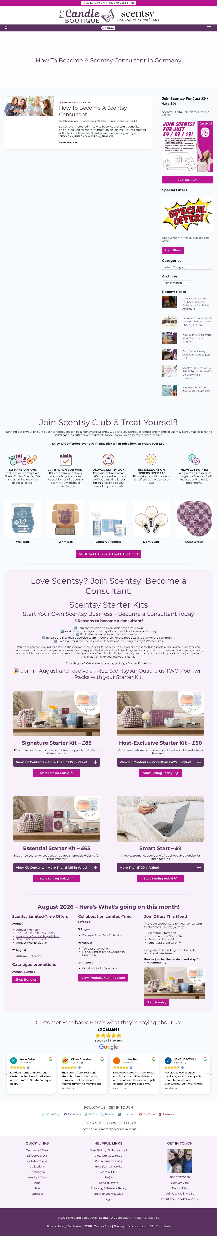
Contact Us (180, 1188)
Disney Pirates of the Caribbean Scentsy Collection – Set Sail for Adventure (196, 303)
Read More (68, 142)
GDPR (88, 1226)
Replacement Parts (108, 1161)
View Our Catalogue (108, 1155)
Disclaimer (74, 1226)
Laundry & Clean (37, 1177)
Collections (37, 1166)
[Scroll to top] (207, 1196)
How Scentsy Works (108, 1166)
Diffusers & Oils (37, 1155)
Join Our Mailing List (180, 1193)
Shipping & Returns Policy (108, 1188)
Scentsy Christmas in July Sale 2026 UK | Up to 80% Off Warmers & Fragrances (197, 373)
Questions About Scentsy (74, 102)
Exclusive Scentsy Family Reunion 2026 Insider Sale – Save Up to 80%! (197, 321)
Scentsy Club (108, 1172)
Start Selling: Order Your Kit (108, 1150)
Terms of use (102, 1226)
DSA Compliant (159, 1226)
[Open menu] (209, 27)
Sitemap (119, 1226)
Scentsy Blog (180, 1182)
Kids (37, 1182)
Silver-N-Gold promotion (32, 939)
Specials (37, 1193)
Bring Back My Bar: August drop (38, 936)
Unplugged (37, 1172)
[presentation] (29, 122)
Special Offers (108, 1182)
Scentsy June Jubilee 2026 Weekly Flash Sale (196, 389)
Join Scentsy (156, 1002)
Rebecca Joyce (70, 121)
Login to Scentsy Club (108, 1193)
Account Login (137, 1226)
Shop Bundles (26, 980)
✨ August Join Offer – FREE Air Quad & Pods (108, 3)
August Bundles (23, 971)
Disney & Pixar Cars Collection (102, 935)
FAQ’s (108, 1177)
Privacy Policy (56, 1226)
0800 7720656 (180, 1177)
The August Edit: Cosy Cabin (35, 933)
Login (108, 1199)
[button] (210, 1074)
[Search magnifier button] (6, 28)
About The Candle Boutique (180, 1199)
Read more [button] (68, 1088)
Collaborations (37, 1161)
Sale (37, 1188)
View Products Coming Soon (103, 978)
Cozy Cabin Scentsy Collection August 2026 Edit (196, 355)
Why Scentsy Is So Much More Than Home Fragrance (197, 338)
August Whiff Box (28, 929)
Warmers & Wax (37, 1150)
